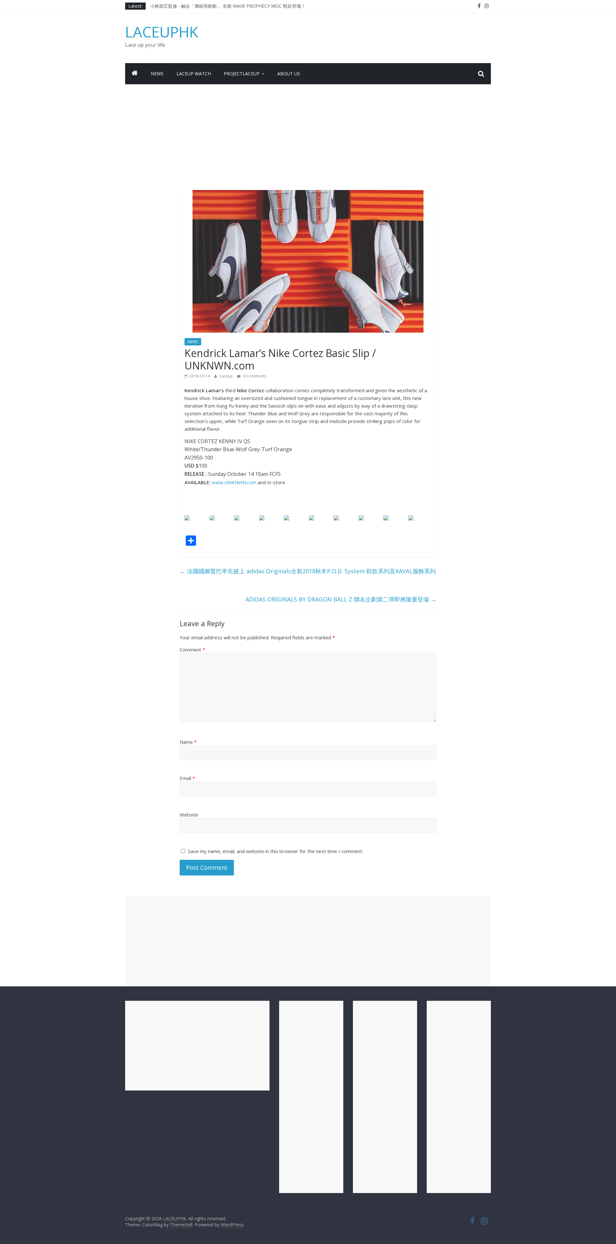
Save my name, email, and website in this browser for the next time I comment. (275, 851)
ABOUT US (288, 73)
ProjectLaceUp (242, 73)
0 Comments (254, 376)
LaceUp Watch (193, 73)
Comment (192, 649)
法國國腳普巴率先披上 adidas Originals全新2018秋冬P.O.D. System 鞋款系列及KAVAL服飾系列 (308, 571)
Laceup (227, 376)
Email (187, 778)
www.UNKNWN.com (234, 482)
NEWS (157, 73)
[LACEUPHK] (134, 73)
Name (188, 742)
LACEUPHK (161, 32)
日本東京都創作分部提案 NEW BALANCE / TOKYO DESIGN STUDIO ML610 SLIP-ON (237, 6)
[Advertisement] (308, 132)
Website (189, 814)
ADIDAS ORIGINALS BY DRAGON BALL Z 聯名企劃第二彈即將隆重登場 (340, 599)
